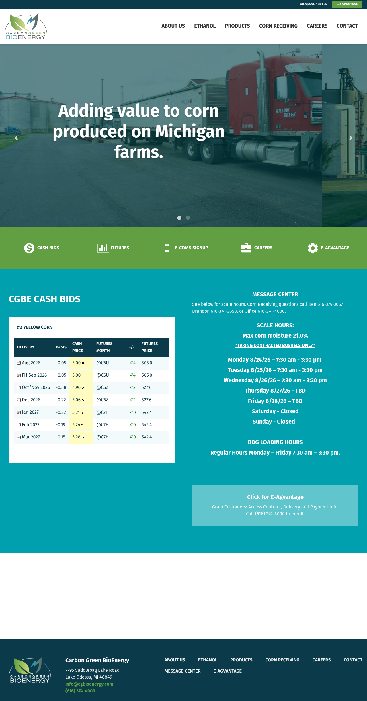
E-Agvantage (227, 671)
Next (342, 135)
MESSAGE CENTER (313, 4)
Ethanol (205, 26)
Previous (25, 135)
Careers (317, 26)
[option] (183, 135)
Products (237, 26)
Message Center (183, 671)
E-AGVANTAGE (347, 4)
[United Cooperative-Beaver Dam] (40, 26)
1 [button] (179, 218)
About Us (173, 26)
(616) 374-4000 (80, 691)
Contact (347, 26)
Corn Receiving (278, 26)
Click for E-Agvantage (275, 497)
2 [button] (188, 218)
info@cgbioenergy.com (89, 684)
